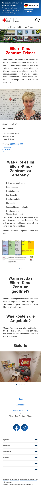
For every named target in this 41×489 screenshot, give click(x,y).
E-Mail (7, 149)
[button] (19, 268)
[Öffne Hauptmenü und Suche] (37, 20)
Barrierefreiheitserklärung (29, 479)
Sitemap (6, 479)
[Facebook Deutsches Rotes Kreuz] (16, 427)
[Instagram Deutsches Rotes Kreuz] (24, 427)
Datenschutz (14, 479)
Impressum (8, 482)
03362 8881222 (16, 144)
